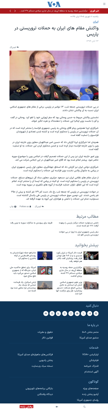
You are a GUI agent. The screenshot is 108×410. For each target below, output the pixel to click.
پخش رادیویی (46, 360)
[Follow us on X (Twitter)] (83, 313)
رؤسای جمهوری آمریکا (88, 400)
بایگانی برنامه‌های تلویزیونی (39, 388)
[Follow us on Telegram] (89, 313)
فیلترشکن (94, 360)
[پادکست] (52, 313)
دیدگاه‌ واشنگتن (45, 394)
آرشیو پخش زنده (90, 394)
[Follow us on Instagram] (70, 313)
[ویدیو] (57, 406)
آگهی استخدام (91, 372)
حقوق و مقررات (45, 332)
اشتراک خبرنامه (91, 366)
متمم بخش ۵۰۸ (90, 332)
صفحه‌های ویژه (91, 388)
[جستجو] (84, 406)
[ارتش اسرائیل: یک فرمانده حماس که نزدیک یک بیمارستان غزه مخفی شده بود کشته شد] (44, 285)
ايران (96, 22)
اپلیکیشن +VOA (90, 354)
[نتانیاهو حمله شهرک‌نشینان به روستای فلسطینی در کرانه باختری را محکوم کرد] (44, 255)
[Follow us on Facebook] (96, 313)
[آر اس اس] (58, 313)
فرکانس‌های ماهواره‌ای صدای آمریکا (35, 354)
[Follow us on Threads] (64, 313)
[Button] (14, 47)
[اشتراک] (45, 313)
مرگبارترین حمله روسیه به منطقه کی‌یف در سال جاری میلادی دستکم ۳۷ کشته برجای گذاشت (47, 10)
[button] (15, 11)
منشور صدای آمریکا (89, 338)
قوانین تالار (47, 338)
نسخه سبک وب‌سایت (42, 366)
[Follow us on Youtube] (77, 313)
